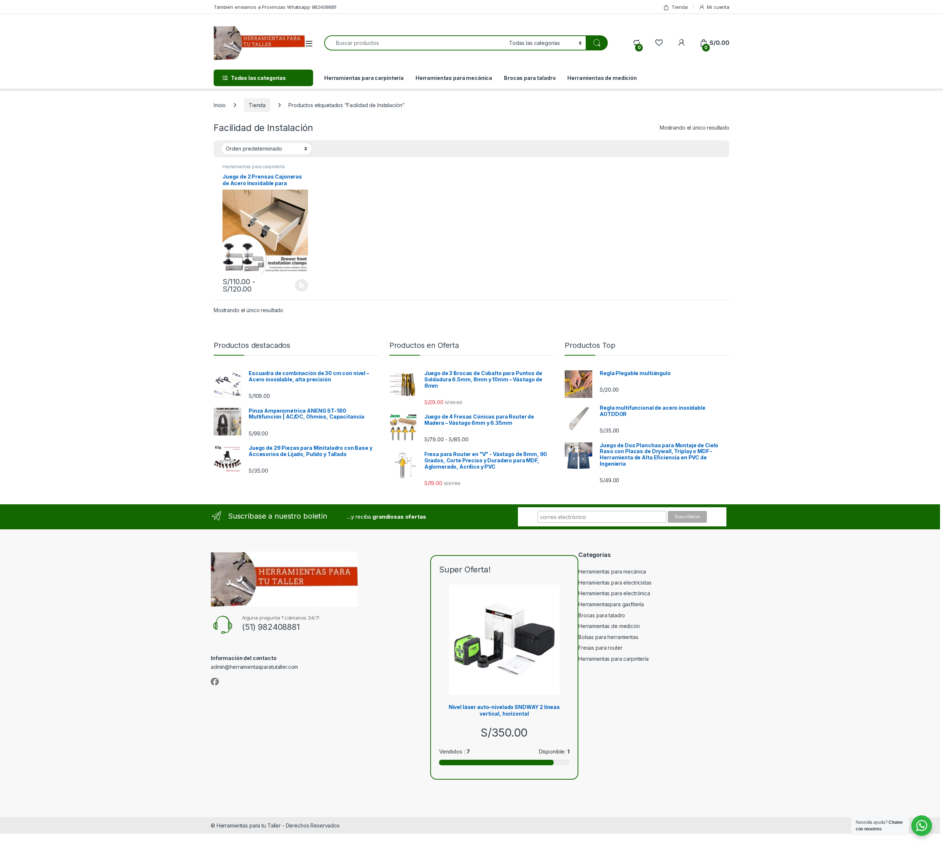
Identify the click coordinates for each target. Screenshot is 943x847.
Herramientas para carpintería (364, 78)
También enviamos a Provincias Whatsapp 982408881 (275, 7)
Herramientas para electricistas (615, 582)
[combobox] (414, 42)
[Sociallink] (215, 682)
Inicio (220, 105)
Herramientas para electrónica (614, 593)
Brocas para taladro (529, 78)
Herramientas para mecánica (454, 78)
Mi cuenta (718, 7)
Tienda (679, 7)
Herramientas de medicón (609, 626)
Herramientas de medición (602, 78)
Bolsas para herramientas (608, 637)
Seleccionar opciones (294, 285)
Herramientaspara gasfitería (611, 604)
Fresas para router (600, 648)
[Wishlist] (659, 42)
